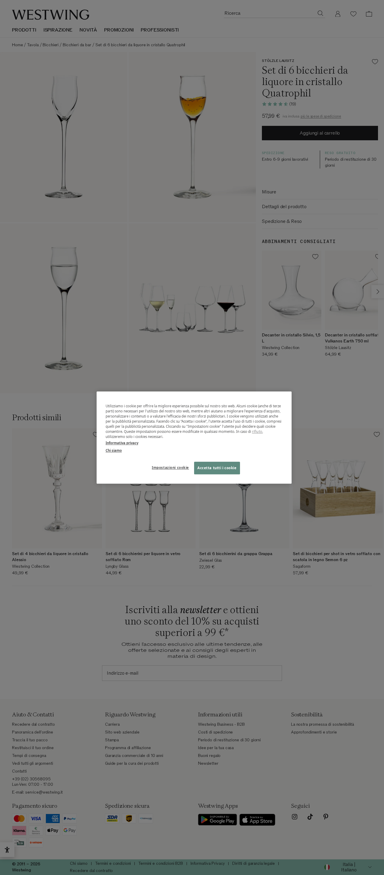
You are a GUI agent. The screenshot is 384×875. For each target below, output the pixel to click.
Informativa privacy (122, 443)
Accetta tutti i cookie (217, 468)
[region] (194, 437)
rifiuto (257, 431)
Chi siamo (114, 450)
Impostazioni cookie (170, 467)
